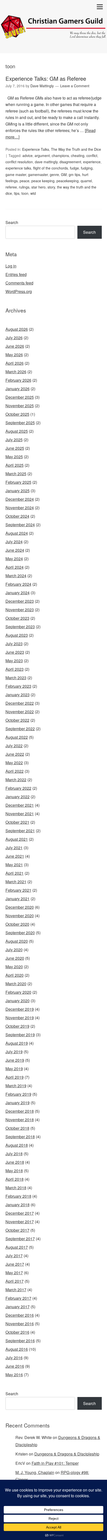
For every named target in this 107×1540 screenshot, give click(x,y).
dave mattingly (46, 161)
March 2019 (15, 1085)
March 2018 (15, 1187)
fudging (87, 168)
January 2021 (17, 899)
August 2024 (16, 533)
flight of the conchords (50, 168)
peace (24, 180)
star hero (38, 187)
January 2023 (17, 695)
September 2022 (20, 729)
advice (27, 155)
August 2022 (16, 737)
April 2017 (14, 1281)
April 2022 (14, 771)
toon (24, 193)
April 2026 (14, 363)
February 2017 (18, 1298)
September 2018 (20, 1137)
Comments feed (19, 283)
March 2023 (15, 677)
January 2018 (17, 1205)
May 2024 (14, 559)
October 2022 (17, 720)
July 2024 (14, 541)
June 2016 (14, 1366)
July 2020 (14, 949)
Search (11, 222)
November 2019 (19, 1017)
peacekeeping (67, 180)
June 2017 (14, 1264)
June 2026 (14, 346)
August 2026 (16, 329)
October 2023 (17, 618)
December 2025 (19, 397)
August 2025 (16, 431)
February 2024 (18, 584)
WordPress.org (18, 291)
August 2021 (16, 839)
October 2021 (17, 822)
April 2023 (14, 669)
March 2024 (15, 575)
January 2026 (17, 389)
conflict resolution (19, 161)
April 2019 (14, 1077)
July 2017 (14, 1255)
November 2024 (19, 507)
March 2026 (15, 371)
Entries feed (16, 274)
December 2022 (19, 703)
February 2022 (18, 788)
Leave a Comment (74, 85)
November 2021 (19, 813)
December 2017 (19, 1213)
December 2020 (19, 907)
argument (42, 155)
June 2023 (14, 652)
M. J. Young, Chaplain (34, 1472)
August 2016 (16, 1349)
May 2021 (14, 865)
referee (11, 187)
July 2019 (14, 1051)
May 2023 (14, 661)
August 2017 (16, 1247)
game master (15, 174)
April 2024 (14, 567)
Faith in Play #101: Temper (55, 1463)
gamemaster (38, 174)
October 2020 (17, 924)
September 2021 (20, 831)
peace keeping (42, 180)
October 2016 (17, 1332)
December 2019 (19, 1009)
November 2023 (19, 609)
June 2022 (14, 754)
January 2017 (17, 1307)
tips (16, 193)
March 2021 (15, 881)
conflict (91, 155)
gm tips (74, 174)
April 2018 (14, 1179)
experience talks (18, 168)
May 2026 (14, 355)
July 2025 (14, 439)
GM (64, 174)
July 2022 (14, 745)
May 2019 (14, 1069)
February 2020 (18, 992)
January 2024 (17, 593)
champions (60, 155)
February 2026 (18, 380)
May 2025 (14, 457)
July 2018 (14, 1153)
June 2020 (14, 958)
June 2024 (14, 550)
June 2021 (14, 856)
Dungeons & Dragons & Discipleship (66, 1454)
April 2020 (14, 975)
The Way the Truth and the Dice (76, 149)
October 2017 (17, 1230)
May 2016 (14, 1375)
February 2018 (18, 1196)
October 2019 (17, 1026)
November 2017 (19, 1221)
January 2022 (17, 797)
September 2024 (20, 525)
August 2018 (16, 1145)
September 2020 (20, 933)
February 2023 (18, 686)
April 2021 (14, 873)
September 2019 (20, 1035)
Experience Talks (35, 149)
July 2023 (14, 643)
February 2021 (18, 890)
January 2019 (17, 1103)
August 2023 (16, 635)
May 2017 (14, 1273)
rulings (24, 187)
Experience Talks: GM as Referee (45, 78)
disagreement (70, 161)
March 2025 (15, 473)
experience (92, 161)
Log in (10, 266)
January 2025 (17, 491)
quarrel (86, 180)
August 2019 (16, 1043)
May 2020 (14, 967)
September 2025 (20, 423)
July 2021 (14, 847)
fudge (74, 168)
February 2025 (18, 482)
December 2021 (19, 805)
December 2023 (19, 601)
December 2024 (19, 499)
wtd (33, 193)
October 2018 (17, 1128)
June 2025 (14, 448)
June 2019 (14, 1060)
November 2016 (19, 1323)
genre (54, 174)
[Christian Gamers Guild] (53, 35)
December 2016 (19, 1315)
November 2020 (19, 915)
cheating (77, 155)
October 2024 (17, 516)
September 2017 (20, 1239)
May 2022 (14, 763)
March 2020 (15, 983)
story (51, 187)
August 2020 (16, 941)
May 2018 (14, 1171)
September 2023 (20, 627)
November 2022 (19, 711)
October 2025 (17, 414)
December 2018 (19, 1111)
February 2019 (18, 1094)
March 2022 (15, 779)
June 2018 (14, 1162)
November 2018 (19, 1119)
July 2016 (14, 1357)
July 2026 (14, 337)
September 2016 (20, 1341)
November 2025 (19, 405)
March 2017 (15, 1289)
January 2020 (17, 1001)
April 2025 (14, 465)
